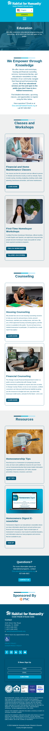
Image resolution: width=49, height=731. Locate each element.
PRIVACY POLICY (10, 643)
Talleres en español (16, 255)
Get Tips (11, 478)
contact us (24, 580)
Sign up (11, 543)
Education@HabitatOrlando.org (23, 106)
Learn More (13, 187)
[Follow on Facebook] (7, 652)
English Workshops (16, 248)
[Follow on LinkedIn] (16, 652)
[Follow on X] (20, 652)
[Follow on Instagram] (11, 652)
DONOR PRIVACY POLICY (13, 646)
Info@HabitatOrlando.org (16, 631)
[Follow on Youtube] (25, 652)
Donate (24, 15)
